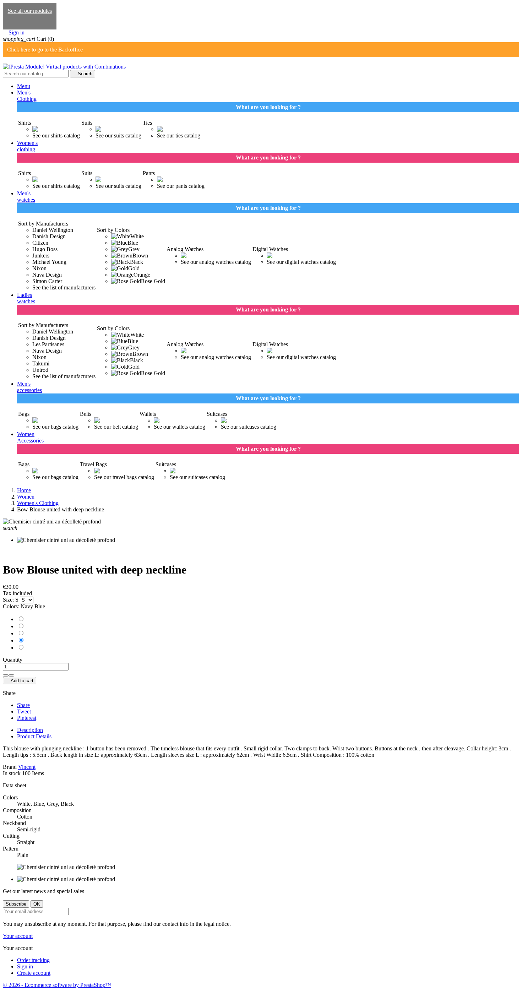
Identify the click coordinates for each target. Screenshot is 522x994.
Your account (18, 936)
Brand (10, 767)
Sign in (25, 966)
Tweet (24, 711)
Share (23, 705)
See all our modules (30, 11)
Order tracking (33, 960)
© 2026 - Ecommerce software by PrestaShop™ (57, 985)
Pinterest (26, 718)
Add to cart (19, 680)
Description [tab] (30, 730)
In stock (12, 773)
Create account (33, 973)
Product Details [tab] (34, 736)
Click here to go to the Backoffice (45, 50)
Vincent (27, 767)
